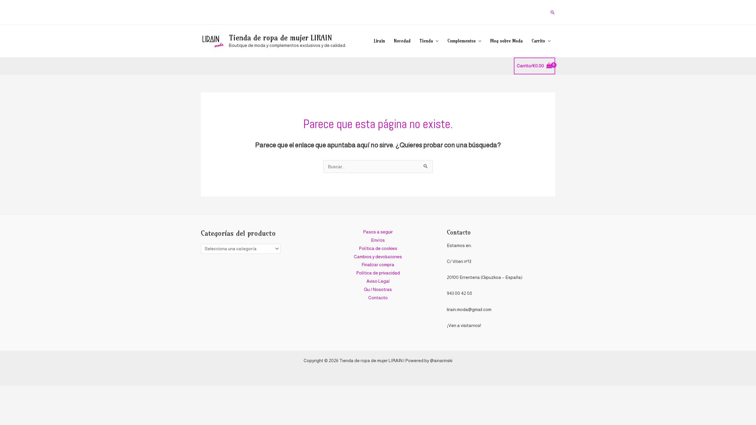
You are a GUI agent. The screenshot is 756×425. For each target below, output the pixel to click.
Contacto (378, 297)
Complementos (461, 41)
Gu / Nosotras (378, 289)
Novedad (402, 41)
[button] (552, 12)
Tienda (426, 41)
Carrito (538, 41)
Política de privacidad (378, 272)
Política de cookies (378, 248)
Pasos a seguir (378, 231)
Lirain (379, 41)
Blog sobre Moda (506, 41)
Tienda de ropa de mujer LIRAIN (280, 37)
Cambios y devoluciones (378, 256)
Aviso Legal (378, 281)
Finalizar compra (377, 264)
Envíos (378, 240)
